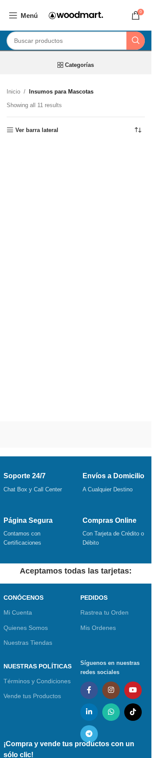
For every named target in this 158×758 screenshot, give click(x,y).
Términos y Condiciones (37, 681)
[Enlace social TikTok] (133, 712)
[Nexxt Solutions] (39, 434)
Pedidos (94, 597)
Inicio (13, 91)
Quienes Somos (26, 627)
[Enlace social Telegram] (89, 734)
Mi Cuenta (18, 612)
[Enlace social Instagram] (111, 690)
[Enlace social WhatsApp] (111, 712)
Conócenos (23, 597)
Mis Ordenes (98, 627)
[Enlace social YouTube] (133, 690)
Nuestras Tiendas (28, 642)
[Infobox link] (36, 483)
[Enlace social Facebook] (89, 690)
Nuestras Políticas (38, 666)
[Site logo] (76, 14)
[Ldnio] (111, 434)
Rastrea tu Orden (104, 612)
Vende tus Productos (32, 695)
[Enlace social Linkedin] (89, 712)
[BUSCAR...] (135, 40)
